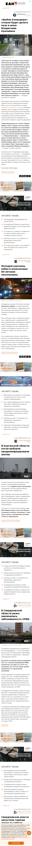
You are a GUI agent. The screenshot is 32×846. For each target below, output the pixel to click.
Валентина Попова (24, 605)
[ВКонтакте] (20, 176)
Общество (5, 172)
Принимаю (16, 843)
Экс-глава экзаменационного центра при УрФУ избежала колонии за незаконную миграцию (17, 404)
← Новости (5, 8)
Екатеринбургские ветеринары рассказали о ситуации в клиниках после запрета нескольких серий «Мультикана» (16, 412)
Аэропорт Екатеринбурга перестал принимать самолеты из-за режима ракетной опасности (16, 427)
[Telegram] (25, 176)
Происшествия (6, 352)
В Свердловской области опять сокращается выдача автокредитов (16, 586)
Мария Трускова (24, 260)
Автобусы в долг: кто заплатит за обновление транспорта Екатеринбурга (16, 240)
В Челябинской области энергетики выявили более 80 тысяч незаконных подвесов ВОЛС (17, 226)
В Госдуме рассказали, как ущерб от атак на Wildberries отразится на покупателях (17, 247)
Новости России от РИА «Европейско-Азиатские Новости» (11, 4)
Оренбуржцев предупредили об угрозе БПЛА (15, 220)
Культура (11, 172)
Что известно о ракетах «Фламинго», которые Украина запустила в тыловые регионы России (17, 233)
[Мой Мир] (27, 176)
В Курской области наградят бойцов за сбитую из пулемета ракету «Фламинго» (17, 568)
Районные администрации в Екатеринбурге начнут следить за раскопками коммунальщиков (16, 791)
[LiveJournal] (30, 176)
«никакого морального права (11, 107)
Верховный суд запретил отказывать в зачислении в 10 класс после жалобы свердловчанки (17, 397)
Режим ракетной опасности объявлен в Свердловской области (17, 574)
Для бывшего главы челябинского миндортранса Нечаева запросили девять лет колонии (16, 798)
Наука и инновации (14, 520)
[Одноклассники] (23, 176)
